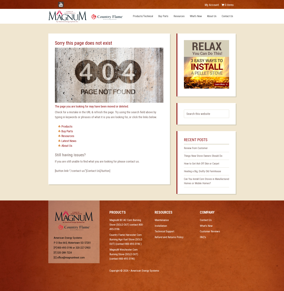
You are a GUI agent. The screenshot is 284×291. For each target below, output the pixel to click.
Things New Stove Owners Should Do (203, 155)
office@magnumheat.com (71, 257)
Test (74, 216)
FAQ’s (203, 237)
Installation (161, 225)
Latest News (68, 141)
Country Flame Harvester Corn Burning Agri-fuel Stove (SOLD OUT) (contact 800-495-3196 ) (125, 239)
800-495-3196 (64, 247)
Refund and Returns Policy (169, 237)
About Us (66, 145)
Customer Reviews (210, 231)
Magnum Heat (85, 16)
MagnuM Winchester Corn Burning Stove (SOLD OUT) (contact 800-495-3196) (123, 254)
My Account (212, 5)
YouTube (66, 3)
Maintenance (162, 220)
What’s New (206, 225)
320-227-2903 (83, 247)
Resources (67, 136)
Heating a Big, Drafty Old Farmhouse (202, 171)
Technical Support (164, 231)
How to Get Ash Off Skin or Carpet (201, 163)
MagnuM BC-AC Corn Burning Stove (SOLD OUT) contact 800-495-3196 (126, 224)
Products (66, 126)
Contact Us (206, 220)
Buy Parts (67, 131)
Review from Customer (196, 148)
